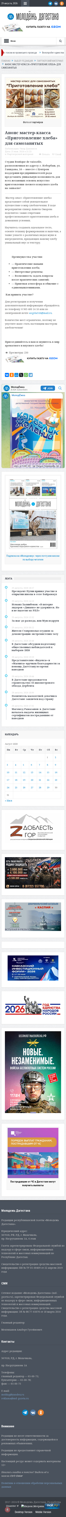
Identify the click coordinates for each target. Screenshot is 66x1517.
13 (32, 772)
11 (16, 772)
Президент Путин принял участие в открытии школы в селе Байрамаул (34, 593)
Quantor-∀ (12, 1506)
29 (48, 787)
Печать (46, 154)
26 (24, 787)
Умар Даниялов (28, 148)
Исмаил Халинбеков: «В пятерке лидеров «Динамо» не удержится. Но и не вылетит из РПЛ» (35, 607)
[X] (21, 375)
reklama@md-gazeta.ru (15, 1398)
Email (58, 154)
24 (8, 787)
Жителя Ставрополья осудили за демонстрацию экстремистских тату (35, 632)
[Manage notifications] (7, 1509)
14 (40, 772)
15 (48, 772)
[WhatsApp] (26, 375)
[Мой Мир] (16, 375)
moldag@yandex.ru (12, 1394)
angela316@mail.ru (40, 313)
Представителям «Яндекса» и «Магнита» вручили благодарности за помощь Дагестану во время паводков (36, 665)
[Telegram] (31, 375)
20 (32, 779)
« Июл (8, 800)
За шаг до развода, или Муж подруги (35, 620)
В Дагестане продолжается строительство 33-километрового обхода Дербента (33, 682)
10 (8, 772)
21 (40, 779)
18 (16, 779)
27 (32, 787)
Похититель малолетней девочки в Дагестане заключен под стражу (34, 697)
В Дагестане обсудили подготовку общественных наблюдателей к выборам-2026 (34, 647)
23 (56, 779)
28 (40, 787)
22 (48, 779)
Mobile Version (43, 1512)
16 (56, 772)
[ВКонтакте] (7, 375)
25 (16, 787)
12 (24, 772)
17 (8, 779)
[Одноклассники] (12, 375)
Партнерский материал (20, 154)
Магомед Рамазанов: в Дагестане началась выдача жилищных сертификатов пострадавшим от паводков (34, 713)
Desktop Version (23, 1512)
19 (24, 779)
